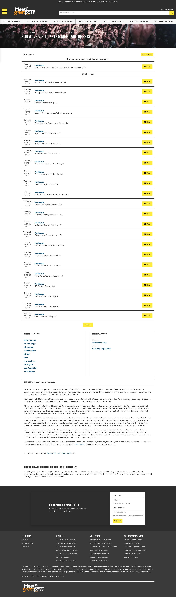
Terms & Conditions (28, 543)
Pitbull (27, 354)
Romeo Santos (53, 453)
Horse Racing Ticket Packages (65, 560)
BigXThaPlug (30, 340)
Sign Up (117, 521)
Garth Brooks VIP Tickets (132, 553)
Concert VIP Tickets (11, 21)
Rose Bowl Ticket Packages (99, 557)
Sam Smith (67, 453)
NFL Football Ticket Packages (65, 540)
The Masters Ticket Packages (99, 553)
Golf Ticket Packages (62, 557)
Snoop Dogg (30, 344)
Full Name (117, 496)
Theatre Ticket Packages (36, 21)
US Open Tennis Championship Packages (103, 547)
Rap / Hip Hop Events (101, 349)
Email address (118, 508)
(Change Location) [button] (98, 59)
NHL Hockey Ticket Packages (65, 547)
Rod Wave (39, 65)
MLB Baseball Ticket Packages (66, 543)
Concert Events (99, 343)
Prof (26, 358)
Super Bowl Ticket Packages (99, 560)
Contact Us (25, 547)
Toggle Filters (147, 54)
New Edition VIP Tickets (131, 543)
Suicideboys (29, 371)
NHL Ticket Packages (164, 21)
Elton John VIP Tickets (131, 557)
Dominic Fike (30, 351)
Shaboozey (29, 347)
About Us (25, 540)
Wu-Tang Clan (30, 368)
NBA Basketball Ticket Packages (66, 550)
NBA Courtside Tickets (88, 21)
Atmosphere (30, 361)
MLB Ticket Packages (63, 21)
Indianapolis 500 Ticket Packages (100, 540)
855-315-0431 (169, 9)
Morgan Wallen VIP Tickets (133, 540)
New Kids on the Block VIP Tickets (135, 550)
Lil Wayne (28, 364)
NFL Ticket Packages (139, 21)
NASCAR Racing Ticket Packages (66, 553)
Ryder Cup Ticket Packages (99, 550)
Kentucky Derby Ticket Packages (100, 543)
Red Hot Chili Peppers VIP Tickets (134, 547)
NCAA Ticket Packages (113, 21)
